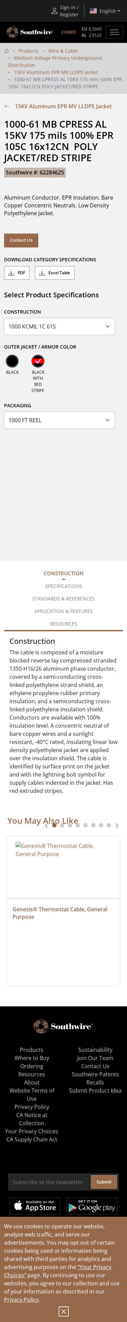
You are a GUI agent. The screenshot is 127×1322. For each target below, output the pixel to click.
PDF (21, 273)
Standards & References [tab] (63, 598)
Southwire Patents (95, 1074)
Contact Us (21, 240)
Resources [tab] (63, 623)
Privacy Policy (21, 1299)
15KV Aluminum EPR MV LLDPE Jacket (56, 72)
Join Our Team (95, 1058)
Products (29, 51)
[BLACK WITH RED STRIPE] (38, 361)
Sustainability (95, 1050)
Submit (104, 1182)
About (32, 1082)
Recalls (95, 1082)
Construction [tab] (64, 573)
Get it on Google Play (92, 1205)
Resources (31, 1074)
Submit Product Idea (95, 1090)
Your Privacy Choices (31, 1131)
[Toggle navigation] (114, 32)
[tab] (54, 825)
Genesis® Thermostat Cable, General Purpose (61, 913)
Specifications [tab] (63, 586)
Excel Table (58, 273)
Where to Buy (32, 1058)
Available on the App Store (35, 1205)
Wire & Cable (63, 51)
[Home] (6, 50)
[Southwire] (30, 32)
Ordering (31, 1066)
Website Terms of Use (31, 1094)
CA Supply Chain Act (31, 1139)
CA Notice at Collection (31, 1119)
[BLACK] (12, 361)
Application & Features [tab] (63, 611)
